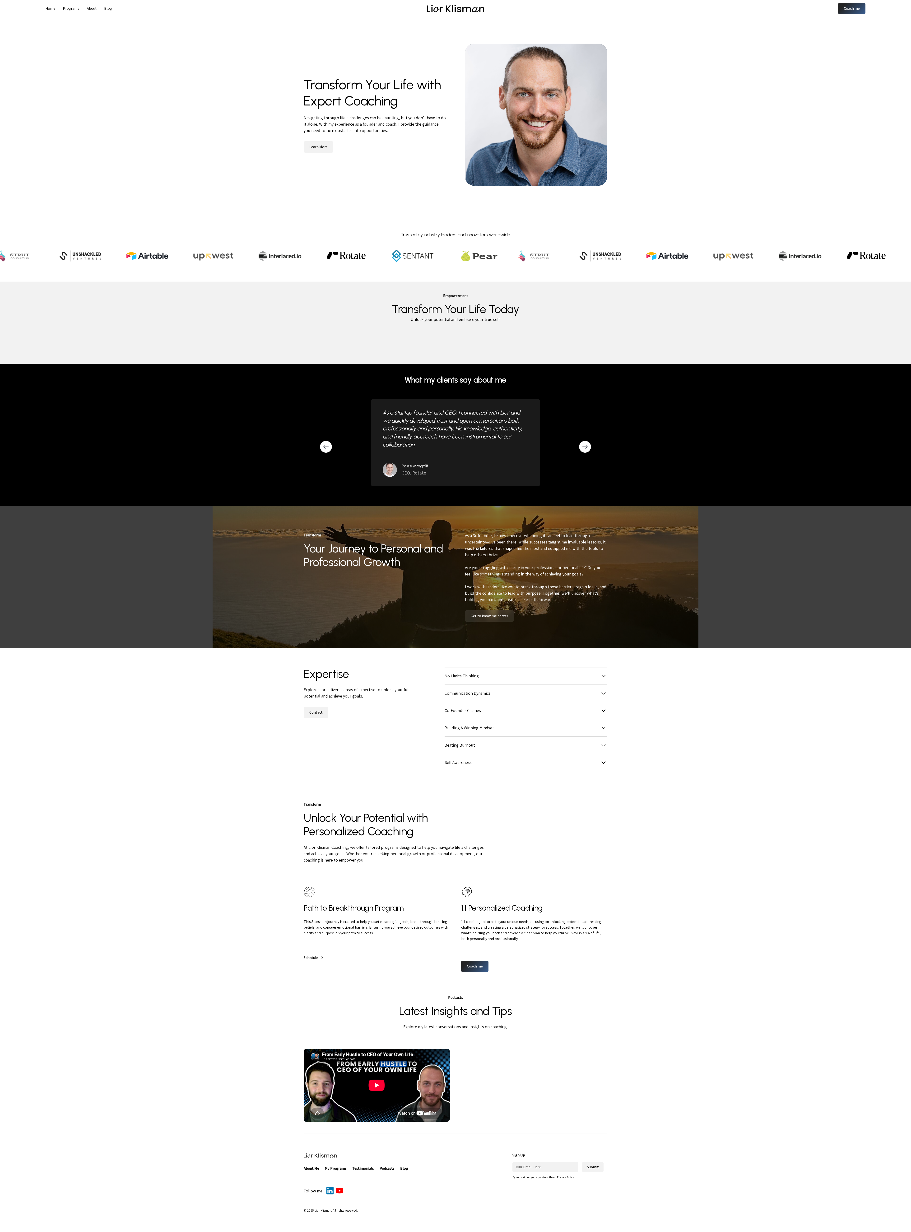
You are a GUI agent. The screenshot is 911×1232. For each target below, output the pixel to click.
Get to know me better (489, 615)
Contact (316, 712)
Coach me (852, 8)
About (92, 8)
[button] (71, 8)
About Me (311, 1168)
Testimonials (363, 1168)
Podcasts (387, 1168)
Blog (108, 8)
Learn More (318, 146)
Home (50, 8)
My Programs (336, 1168)
